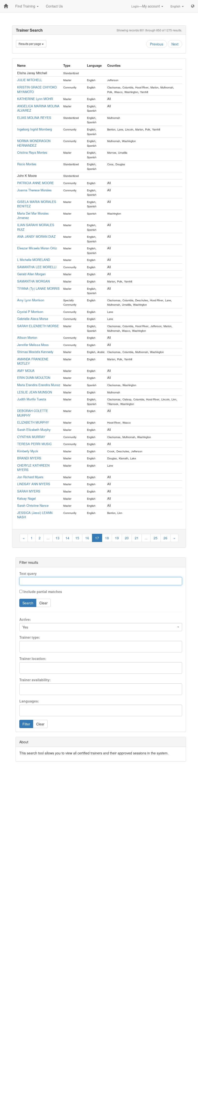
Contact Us (54, 6)
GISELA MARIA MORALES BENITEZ (36, 204)
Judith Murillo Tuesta (31, 399)
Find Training (25, 6)
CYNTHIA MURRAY (31, 436)
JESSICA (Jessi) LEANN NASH (34, 515)
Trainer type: (29, 637)
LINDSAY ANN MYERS (33, 484)
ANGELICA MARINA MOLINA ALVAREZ (38, 108)
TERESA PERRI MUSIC (34, 443)
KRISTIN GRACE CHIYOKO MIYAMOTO (37, 89)
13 (57, 537)
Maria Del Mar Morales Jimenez (33, 215)
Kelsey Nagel (26, 498)
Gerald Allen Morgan (31, 274)
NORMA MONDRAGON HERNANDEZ (33, 143)
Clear (43, 602)
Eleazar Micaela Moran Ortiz (37, 248)
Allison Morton (27, 337)
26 (165, 537)
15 (77, 537)
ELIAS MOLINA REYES (34, 117)
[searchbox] (29, 645)
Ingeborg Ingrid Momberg (34, 129)
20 (127, 537)
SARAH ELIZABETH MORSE (38, 326)
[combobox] (100, 627)
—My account (146, 6)
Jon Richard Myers (30, 477)
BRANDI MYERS (29, 458)
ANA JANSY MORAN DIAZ (36, 236)
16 (87, 537)
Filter (26, 724)
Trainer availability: (35, 679)
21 (137, 537)
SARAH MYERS (28, 491)
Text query (28, 573)
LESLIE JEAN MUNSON (34, 392)
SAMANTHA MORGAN (33, 281)
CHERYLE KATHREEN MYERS (33, 467)
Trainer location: (32, 658)
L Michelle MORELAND (33, 259)
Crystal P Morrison (30, 311)
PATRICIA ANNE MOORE (35, 183)
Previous (156, 44)
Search (27, 602)
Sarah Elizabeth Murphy (34, 429)
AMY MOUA (26, 370)
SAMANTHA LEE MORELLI (37, 267)
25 (155, 537)
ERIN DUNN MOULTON (33, 377)
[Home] (6, 6)
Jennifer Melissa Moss (33, 344)
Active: (25, 619)
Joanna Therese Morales (34, 190)
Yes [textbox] (25, 627)
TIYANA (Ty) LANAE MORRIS (38, 288)
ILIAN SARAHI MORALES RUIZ (35, 227)
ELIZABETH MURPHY (33, 422)
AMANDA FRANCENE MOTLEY (33, 361)
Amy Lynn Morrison (30, 300)
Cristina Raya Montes (32, 152)
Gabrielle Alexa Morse (32, 318)
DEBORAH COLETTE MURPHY (32, 413)
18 (107, 537)
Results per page (30, 44)
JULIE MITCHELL (29, 80)
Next (174, 44)
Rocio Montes (26, 164)
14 (67, 537)
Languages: (29, 701)
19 (117, 537)
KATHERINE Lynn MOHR (35, 98)
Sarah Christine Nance (33, 505)
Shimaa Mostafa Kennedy (35, 351)
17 (97, 537)
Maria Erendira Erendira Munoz (38, 385)
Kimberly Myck (27, 451)
